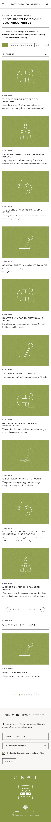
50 (30, 609)
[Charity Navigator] (25, 792)
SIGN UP (9, 761)
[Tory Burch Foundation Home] (25, 4)
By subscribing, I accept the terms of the (25, 753)
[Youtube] (29, 777)
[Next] (46, 45)
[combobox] (25, 746)
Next (35, 609)
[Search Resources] (47, 4)
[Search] (45, 54)
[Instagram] (15, 777)
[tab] (19, 695)
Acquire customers (21, 45)
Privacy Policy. (39, 753)
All (5, 45)
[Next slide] (36, 695)
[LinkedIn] (22, 777)
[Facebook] (35, 777)
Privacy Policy (33, 815)
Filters (10, 54)
